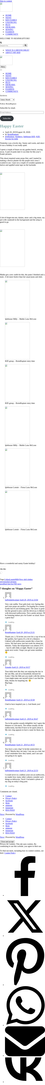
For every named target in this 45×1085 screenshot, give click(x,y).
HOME (9, 15)
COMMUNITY (12, 34)
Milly (17, 579)
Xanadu (8, 667)
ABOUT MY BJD (13, 52)
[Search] (1, 43)
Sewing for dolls (11, 139)
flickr (8, 803)
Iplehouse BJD (29, 137)
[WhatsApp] (25, 1025)
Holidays (18, 137)
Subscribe (7, 118)
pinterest (9, 805)
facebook (9, 801)
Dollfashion (9, 137)
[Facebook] (25, 895)
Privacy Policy (11, 798)
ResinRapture (13, 134)
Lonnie (12, 579)
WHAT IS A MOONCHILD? (17, 50)
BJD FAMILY (11, 20)
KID (38, 137)
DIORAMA (10, 27)
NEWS (8, 18)
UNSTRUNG (11, 22)
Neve (2, 814)
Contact (9, 796)
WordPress (20, 814)
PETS (8, 25)
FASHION (10, 32)
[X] (25, 936)
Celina (6, 579)
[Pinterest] (25, 985)
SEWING (9, 29)
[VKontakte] (25, 1082)
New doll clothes (26, 579)
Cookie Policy (10, 853)
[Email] (25, 1055)
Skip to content (6, 1)
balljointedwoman (12, 600)
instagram (9, 808)
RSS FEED (10, 810)
